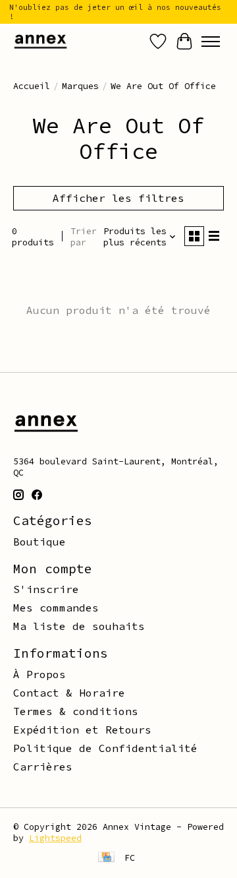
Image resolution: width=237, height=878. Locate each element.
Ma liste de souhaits (79, 626)
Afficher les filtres (118, 197)
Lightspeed (55, 838)
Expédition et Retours (82, 729)
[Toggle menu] (211, 41)
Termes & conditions (75, 711)
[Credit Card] (106, 858)
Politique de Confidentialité (105, 748)
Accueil (31, 86)
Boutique (39, 541)
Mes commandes (56, 607)
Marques (80, 86)
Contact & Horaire (69, 692)
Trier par (83, 237)
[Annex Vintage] (40, 41)
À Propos (39, 674)
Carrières (42, 766)
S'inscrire (46, 589)
